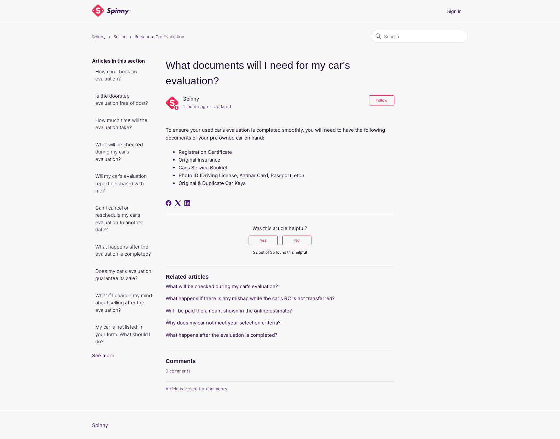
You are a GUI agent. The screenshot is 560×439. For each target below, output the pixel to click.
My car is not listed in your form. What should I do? (122, 334)
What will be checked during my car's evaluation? (119, 151)
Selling (120, 36)
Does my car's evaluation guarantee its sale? (123, 275)
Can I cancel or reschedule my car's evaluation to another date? (119, 219)
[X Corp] (178, 203)
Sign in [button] (454, 11)
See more (103, 355)
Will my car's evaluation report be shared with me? (121, 183)
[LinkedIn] (187, 203)
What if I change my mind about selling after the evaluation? (123, 302)
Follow (382, 100)
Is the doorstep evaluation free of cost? (121, 99)
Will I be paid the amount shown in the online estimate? (229, 311)
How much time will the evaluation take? (121, 124)
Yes (263, 240)
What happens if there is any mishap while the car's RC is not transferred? (250, 298)
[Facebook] (168, 203)
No (296, 240)
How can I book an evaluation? (116, 75)
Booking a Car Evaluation (159, 36)
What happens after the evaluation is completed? (123, 250)
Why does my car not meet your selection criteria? (223, 323)
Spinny (99, 36)
